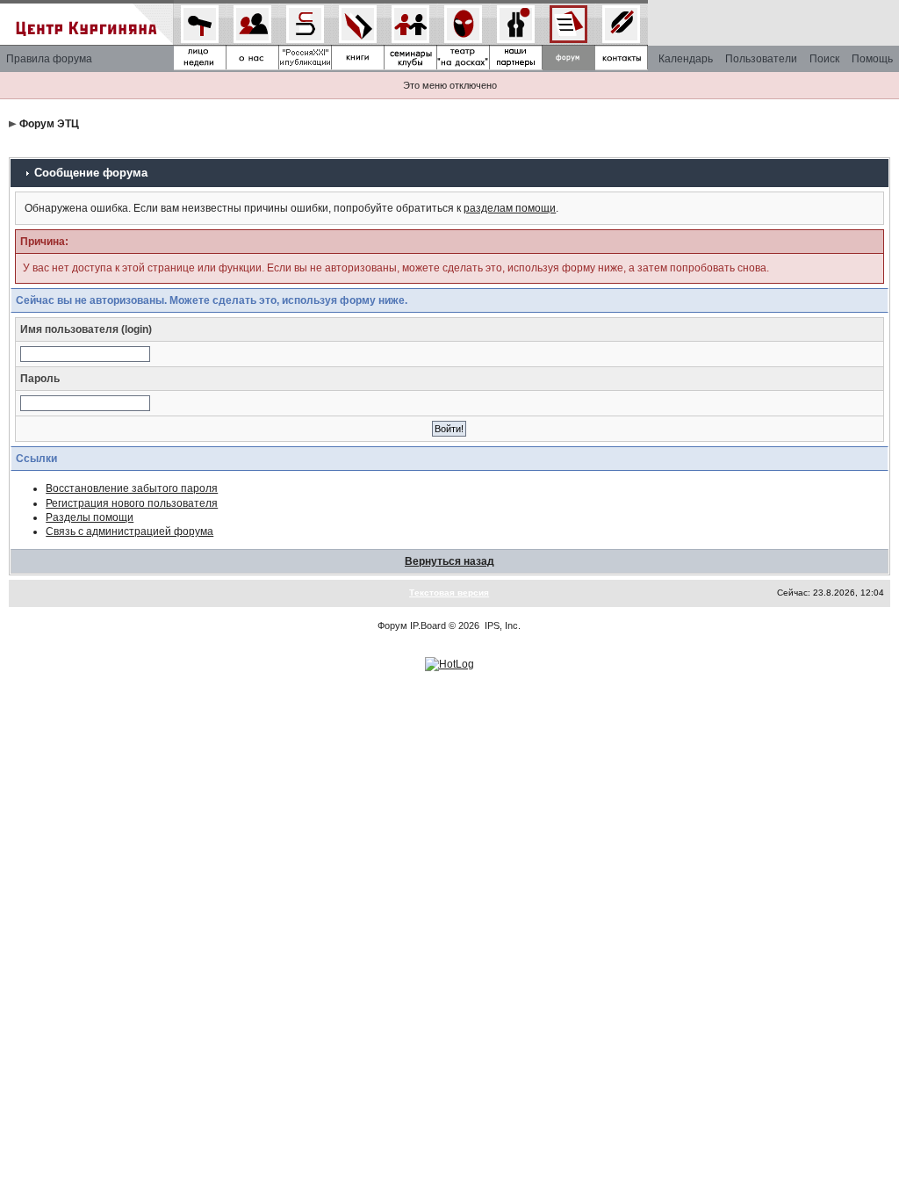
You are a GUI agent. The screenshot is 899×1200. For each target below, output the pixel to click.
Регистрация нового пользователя (132, 503)
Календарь (685, 59)
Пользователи (761, 59)
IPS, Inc (501, 625)
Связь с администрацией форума (129, 531)
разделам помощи (510, 208)
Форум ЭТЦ (49, 124)
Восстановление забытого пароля (132, 488)
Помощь (872, 59)
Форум (392, 625)
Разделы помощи (89, 517)
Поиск (824, 59)
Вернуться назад (449, 561)
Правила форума (49, 59)
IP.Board (428, 625)
